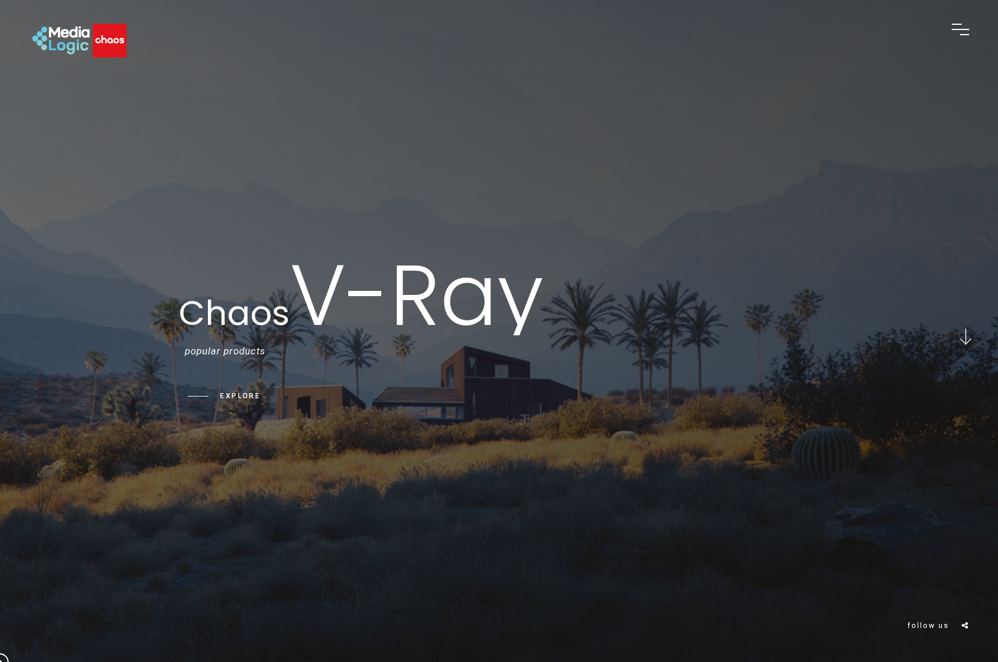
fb (964, 551)
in (963, 603)
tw (963, 577)
